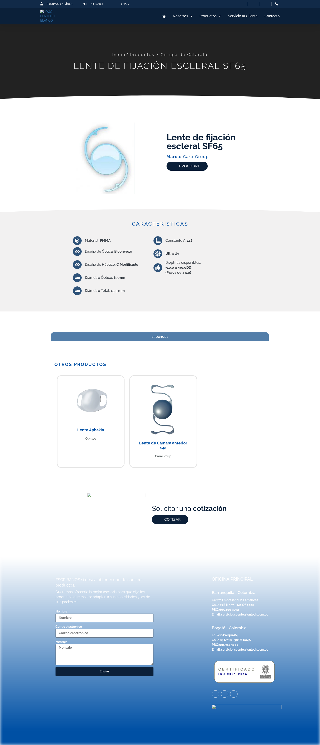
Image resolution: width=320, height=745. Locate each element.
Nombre (61, 611)
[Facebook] (233, 694)
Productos (208, 16)
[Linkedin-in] (224, 694)
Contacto (272, 16)
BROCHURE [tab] (160, 336)
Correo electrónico (69, 626)
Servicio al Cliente (243, 16)
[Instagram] (215, 694)
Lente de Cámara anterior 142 (163, 445)
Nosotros (180, 16)
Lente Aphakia (90, 430)
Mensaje (61, 642)
